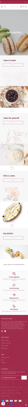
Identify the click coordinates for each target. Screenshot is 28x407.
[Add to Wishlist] (22, 88)
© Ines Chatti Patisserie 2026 (7, 387)
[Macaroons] (14, 252)
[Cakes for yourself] (14, 137)
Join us (24, 377)
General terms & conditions (13, 390)
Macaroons (4, 348)
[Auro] (12, 97)
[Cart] (26, 7)
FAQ (2, 360)
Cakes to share (5, 340)
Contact (3, 362)
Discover (13, 64)
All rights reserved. (18, 387)
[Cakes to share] (14, 79)
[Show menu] (2, 6)
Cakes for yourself (6, 343)
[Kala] (12, 212)
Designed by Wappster (5, 395)
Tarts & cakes (4, 345)
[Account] (21, 7)
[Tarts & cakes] (14, 194)
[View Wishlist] (23, 6)
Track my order (5, 357)
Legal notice (3, 390)
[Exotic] (12, 154)
